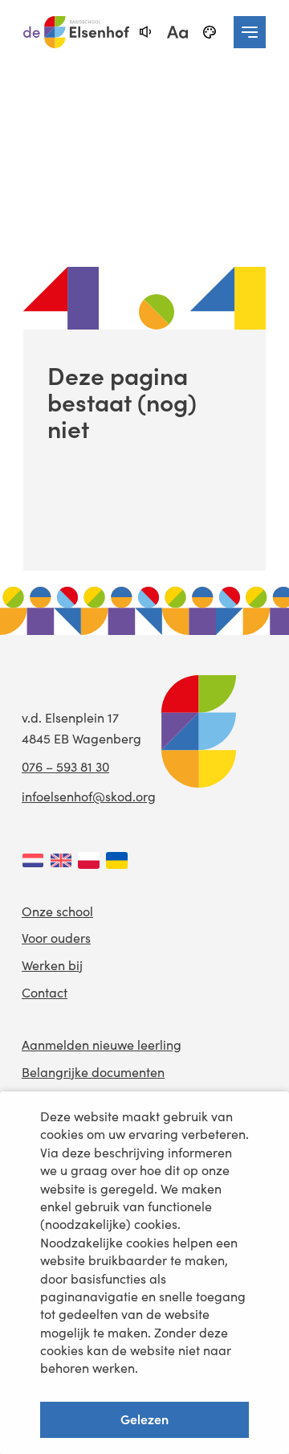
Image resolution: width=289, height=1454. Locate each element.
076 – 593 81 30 (65, 766)
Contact (44, 992)
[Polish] (89, 860)
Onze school (57, 911)
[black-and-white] (209, 32)
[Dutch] (32, 860)
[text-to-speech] (145, 32)
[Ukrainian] (117, 860)
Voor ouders (56, 937)
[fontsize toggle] (177, 32)
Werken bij (52, 964)
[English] (60, 860)
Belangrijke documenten (93, 1071)
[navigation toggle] (250, 32)
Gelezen (144, 1418)
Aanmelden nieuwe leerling (101, 1044)
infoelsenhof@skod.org (89, 796)
